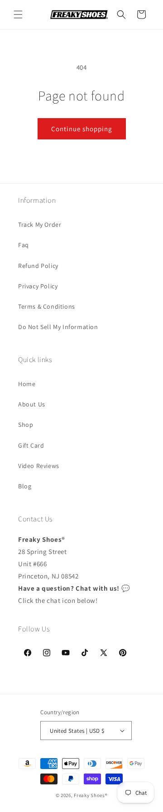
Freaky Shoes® (90, 795)
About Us (31, 404)
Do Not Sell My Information (58, 327)
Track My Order (39, 224)
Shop (25, 424)
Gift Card (31, 445)
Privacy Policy (38, 286)
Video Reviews (38, 466)
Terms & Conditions (46, 306)
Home (26, 384)
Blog (24, 486)
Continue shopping (81, 128)
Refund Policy (38, 266)
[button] (18, 14)
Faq (23, 245)
